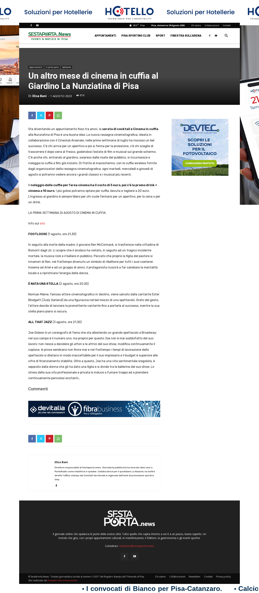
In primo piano (52, 67)
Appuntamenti (105, 35)
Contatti (227, 25)
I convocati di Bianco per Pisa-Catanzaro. (131, 588)
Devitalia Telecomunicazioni (62, 580)
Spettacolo (66, 67)
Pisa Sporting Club (135, 35)
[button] (226, 36)
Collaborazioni (212, 25)
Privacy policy (223, 576)
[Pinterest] (49, 115)
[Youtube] (37, 25)
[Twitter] (41, 115)
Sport (160, 35)
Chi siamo (196, 25)
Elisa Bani (39, 96)
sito (42, 223)
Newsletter (194, 576)
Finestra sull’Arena (185, 35)
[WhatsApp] (58, 115)
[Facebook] (31, 25)
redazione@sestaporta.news (136, 546)
